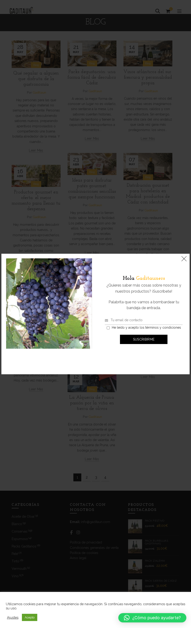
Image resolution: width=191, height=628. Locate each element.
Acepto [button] (29, 617)
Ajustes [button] (12, 617)
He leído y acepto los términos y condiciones (146, 327)
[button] (152, 617)
